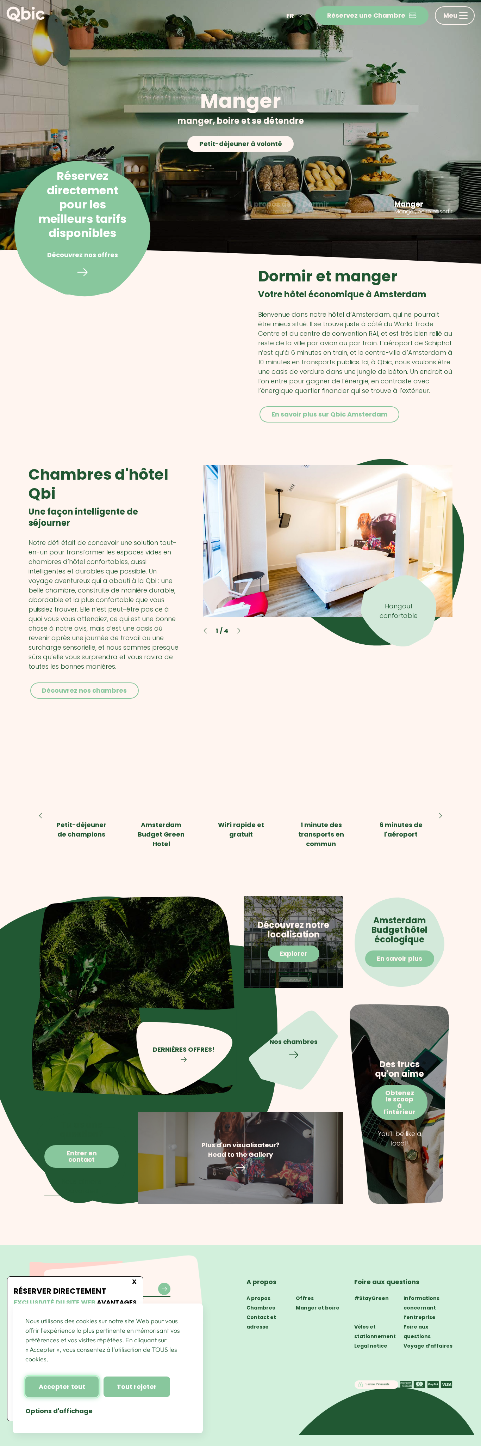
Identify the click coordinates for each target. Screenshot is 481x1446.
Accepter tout (62, 1386)
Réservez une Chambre (366, 15)
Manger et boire (317, 1307)
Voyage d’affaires (428, 1345)
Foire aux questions (386, 1281)
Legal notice (370, 1345)
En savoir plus (240, 143)
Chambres (260, 1307)
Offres (305, 1298)
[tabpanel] (240, 133)
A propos (261, 1281)
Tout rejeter (137, 1386)
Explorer (293, 953)
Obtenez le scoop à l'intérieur (399, 1102)
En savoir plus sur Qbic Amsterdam (329, 414)
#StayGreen (371, 1298)
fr (290, 15)
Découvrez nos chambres (84, 690)
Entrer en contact (82, 1156)
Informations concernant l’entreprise (421, 1308)
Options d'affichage (59, 1410)
